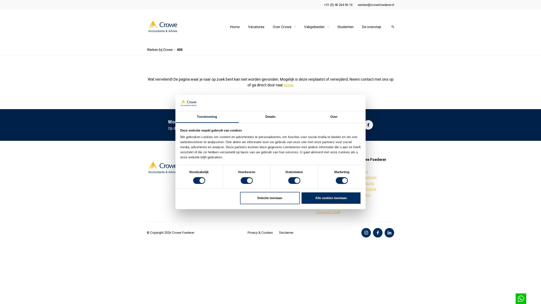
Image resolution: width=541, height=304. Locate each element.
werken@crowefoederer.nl (376, 5)
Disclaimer (286, 233)
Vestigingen (367, 177)
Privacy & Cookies (260, 233)
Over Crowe (282, 27)
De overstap (371, 27)
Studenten (345, 27)
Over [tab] (333, 116)
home (288, 85)
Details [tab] (270, 116)
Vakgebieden (314, 27)
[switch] (247, 180)
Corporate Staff (328, 212)
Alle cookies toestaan (331, 198)
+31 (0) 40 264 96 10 (338, 5)
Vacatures (256, 27)
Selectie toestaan (269, 198)
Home (235, 27)
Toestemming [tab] (207, 116)
